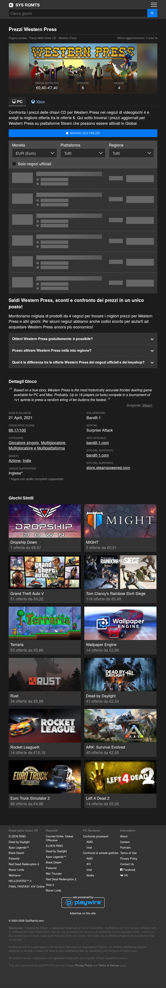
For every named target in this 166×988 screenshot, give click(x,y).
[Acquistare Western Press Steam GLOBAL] (83, 241)
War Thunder (54, 873)
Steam (147, 405)
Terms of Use (128, 853)
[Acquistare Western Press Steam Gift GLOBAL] (83, 283)
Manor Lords (16, 870)
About (124, 836)
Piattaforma (70, 145)
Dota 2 (50, 885)
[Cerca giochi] (152, 13)
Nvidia (90, 875)
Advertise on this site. (83, 913)
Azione (15, 460)
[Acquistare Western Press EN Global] (83, 220)
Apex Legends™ (19, 847)
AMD (89, 842)
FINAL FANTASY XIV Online (27, 886)
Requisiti (52, 830)
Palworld (14, 858)
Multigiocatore (53, 442)
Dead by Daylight (19, 842)
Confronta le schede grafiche (100, 853)
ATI (88, 864)
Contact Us (127, 864)
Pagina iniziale (24, 5)
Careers (125, 842)
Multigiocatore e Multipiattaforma (37, 448)
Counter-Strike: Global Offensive (59, 838)
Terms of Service (108, 965)
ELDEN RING (17, 836)
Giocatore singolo (24, 442)
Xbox (40, 101)
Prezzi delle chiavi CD (42, 38)
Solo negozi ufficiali (34, 163)
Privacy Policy (128, 858)
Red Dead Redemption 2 (24, 864)
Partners (125, 847)
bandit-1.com (97, 442)
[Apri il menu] (154, 4)
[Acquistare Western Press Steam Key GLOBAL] (83, 262)
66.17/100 (17, 430)
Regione (116, 145)
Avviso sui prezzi (84, 133)
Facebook (129, 870)
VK (125, 875)
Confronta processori (95, 836)
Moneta (18, 145)
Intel (89, 847)
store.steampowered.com (108, 467)
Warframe (15, 875)
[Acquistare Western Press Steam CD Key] (83, 178)
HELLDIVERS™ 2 (20, 881)
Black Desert (16, 853)
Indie (27, 460)
